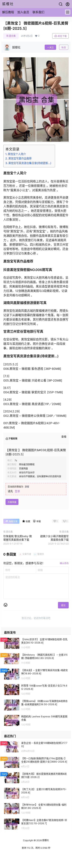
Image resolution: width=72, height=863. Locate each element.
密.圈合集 (11, 36)
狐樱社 (45, 840)
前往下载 (62, 36)
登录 (17, 491)
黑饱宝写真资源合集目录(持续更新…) (29, 163)
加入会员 (23, 12)
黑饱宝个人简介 (17, 154)
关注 (51, 47)
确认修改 (64, 563)
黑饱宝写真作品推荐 (20, 158)
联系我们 (38, 12)
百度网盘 (12, 502)
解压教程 (8, 12)
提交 (63, 605)
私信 (63, 47)
